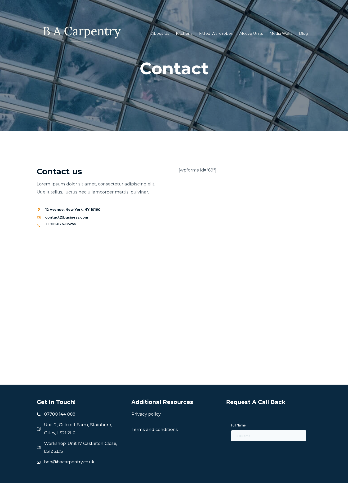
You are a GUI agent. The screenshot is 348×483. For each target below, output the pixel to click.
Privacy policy (146, 414)
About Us (160, 33)
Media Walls (281, 33)
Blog (303, 33)
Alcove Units (251, 33)
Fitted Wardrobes (215, 33)
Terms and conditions (154, 429)
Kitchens (184, 33)
